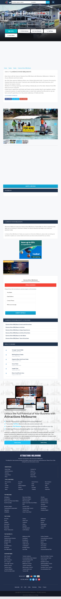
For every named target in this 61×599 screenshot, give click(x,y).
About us (32, 481)
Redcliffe (25, 536)
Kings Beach (44, 554)
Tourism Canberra (27, 566)
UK (21, 597)
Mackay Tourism (8, 575)
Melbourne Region (27, 509)
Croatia (6, 495)
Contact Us (33, 479)
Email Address (10, 306)
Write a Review (30, 196)
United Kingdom (22, 495)
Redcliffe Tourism (45, 571)
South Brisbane (7, 555)
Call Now (50, 31)
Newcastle (6, 534)
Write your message (11, 314)
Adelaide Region (44, 520)
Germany (47, 493)
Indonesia (20, 499)
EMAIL (12, 31)
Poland (19, 497)
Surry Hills (25, 559)
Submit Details (20, 323)
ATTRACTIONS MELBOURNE (30, 465)
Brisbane (43, 530)
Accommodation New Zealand (29, 568)
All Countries (8, 492)
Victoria (42, 507)
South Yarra (43, 557)
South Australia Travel (46, 568)
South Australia (8, 512)
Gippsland (6, 520)
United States (35, 492)
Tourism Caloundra (27, 575)
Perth (5, 530)
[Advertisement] (30, 56)
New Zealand (48, 492)
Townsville (43, 536)
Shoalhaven (43, 518)
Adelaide (6, 532)
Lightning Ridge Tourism (46, 573)
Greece (6, 497)
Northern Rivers (44, 510)
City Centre (43, 555)
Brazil (33, 495)
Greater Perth (26, 516)
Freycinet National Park (46, 559)
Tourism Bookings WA (28, 569)
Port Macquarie (26, 537)
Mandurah (6, 537)
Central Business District (46, 548)
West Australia (26, 510)
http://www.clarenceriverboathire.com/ (33, 24)
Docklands (6, 557)
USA (25, 597)
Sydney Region (44, 509)
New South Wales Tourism (47, 566)
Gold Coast (25, 530)
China (39, 597)
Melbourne (43, 528)
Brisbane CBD (7, 552)
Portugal (34, 497)
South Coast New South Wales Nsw (30, 513)
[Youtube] (39, 589)
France (19, 493)
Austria (46, 497)
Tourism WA (25, 581)
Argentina (47, 499)
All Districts (7, 546)
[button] (7, 129)
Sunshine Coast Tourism (46, 577)
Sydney (24, 528)
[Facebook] (36, 589)
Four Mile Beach (8, 559)
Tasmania (43, 514)
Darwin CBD (43, 550)
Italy (6, 493)
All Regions (7, 507)
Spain (33, 493)
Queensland (7, 509)
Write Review (24, 31)
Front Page (33, 483)
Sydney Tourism (8, 569)
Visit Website (37, 31)
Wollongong (43, 534)
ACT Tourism (7, 571)
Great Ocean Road (27, 522)
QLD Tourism (7, 566)
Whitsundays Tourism (28, 577)
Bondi (42, 552)
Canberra (25, 532)
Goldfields (6, 522)
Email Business (23, 98)
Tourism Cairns (7, 577)
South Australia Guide (9, 581)
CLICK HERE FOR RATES (11, 95)
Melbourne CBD (26, 546)
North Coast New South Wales (11, 510)
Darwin (42, 532)
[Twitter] (33, 589)
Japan (6, 499)
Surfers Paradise (44, 546)
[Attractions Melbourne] (13, 2)
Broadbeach (25, 550)
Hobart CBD (25, 552)
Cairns (24, 534)
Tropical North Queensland (10, 518)
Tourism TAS (44, 569)
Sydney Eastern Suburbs (10, 548)
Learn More (11, 35)
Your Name (9, 302)
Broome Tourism (26, 571)
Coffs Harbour (26, 539)
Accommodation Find (46, 579)
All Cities (6, 528)
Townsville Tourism (8, 573)
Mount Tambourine (8, 539)
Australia (20, 492)
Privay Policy (33, 486)
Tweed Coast (26, 520)
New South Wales (27, 507)
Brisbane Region (8, 516)
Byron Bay (6, 536)
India (46, 495)
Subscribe (32, 484)
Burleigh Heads (26, 557)
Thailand (34, 499)
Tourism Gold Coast (27, 579)
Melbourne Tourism (27, 573)
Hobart (42, 537)
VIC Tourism (7, 568)
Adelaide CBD (7, 550)
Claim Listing (16, 98)
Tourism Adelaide (8, 579)
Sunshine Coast (44, 512)
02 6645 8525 (10, 24)
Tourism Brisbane (45, 575)
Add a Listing (8, 98)
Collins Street (26, 554)
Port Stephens (44, 516)
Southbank (25, 548)
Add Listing (44, 452)
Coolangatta (25, 555)
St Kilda (6, 554)
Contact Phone (10, 310)
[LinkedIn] (30, 589)
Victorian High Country (28, 518)
